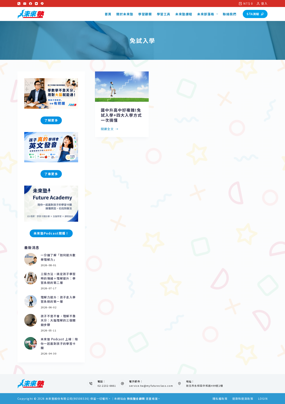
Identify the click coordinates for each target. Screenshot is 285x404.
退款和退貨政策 (242, 398)
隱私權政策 (219, 398)
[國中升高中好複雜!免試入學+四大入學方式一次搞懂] (122, 86)
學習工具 (163, 14)
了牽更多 (51, 174)
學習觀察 (145, 14)
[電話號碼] (18, 3)
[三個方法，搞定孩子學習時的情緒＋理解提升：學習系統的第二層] (30, 278)
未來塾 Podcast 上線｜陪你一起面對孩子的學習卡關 (59, 343)
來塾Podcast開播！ (51, 233)
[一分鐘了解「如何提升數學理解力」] (30, 259)
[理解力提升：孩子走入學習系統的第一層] (30, 301)
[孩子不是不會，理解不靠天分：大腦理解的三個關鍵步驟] (30, 320)
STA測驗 (253, 14)
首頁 (108, 14)
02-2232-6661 (107, 385)
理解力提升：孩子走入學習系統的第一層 (58, 299)
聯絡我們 (229, 14)
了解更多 (51, 120)
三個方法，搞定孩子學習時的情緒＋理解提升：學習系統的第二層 (58, 278)
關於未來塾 (124, 14)
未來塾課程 (183, 14)
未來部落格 (205, 14)
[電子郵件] (24, 3)
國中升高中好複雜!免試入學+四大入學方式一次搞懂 (121, 115)
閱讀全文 (107, 129)
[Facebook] (30, 3)
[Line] (42, 3)
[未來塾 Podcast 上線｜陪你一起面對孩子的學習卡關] (30, 343)
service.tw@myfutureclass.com (151, 385)
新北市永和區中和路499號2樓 (204, 385)
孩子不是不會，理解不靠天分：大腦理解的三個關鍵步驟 (58, 320)
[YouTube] (36, 3)
